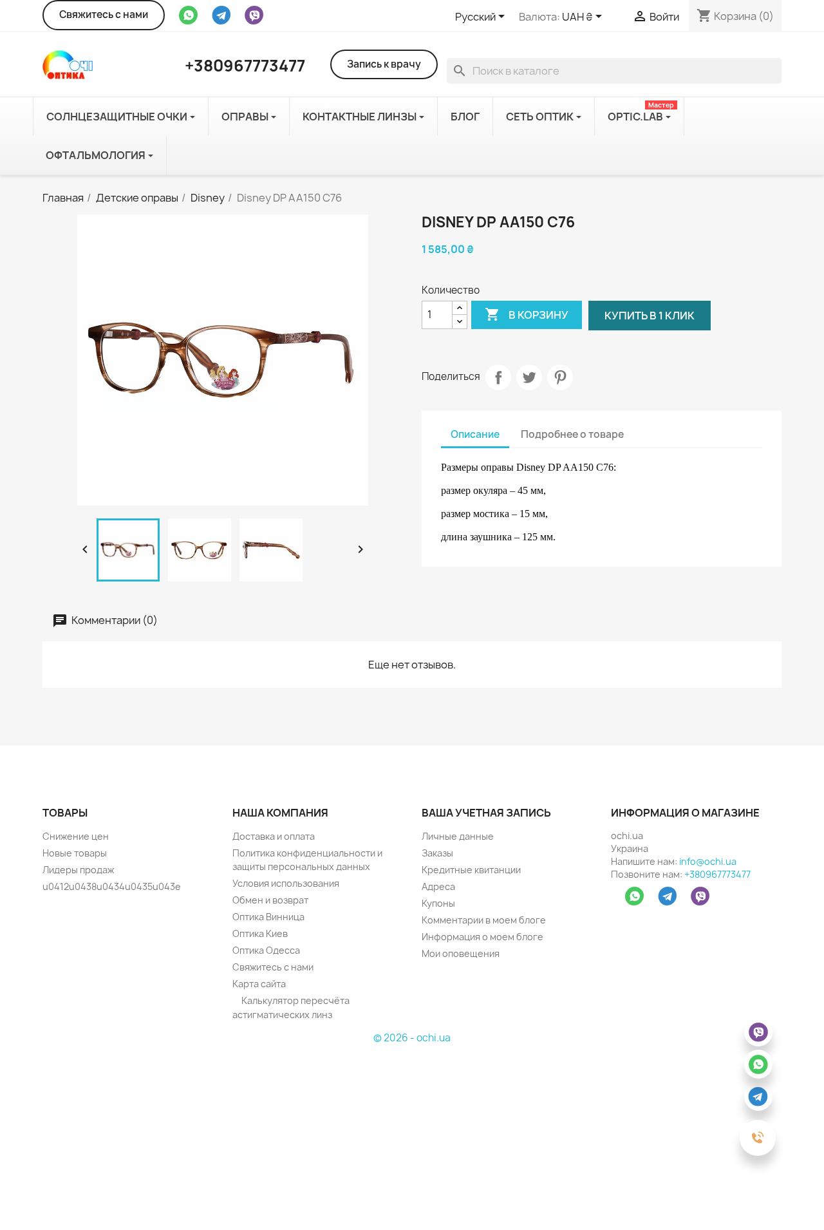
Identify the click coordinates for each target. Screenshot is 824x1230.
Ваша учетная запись (486, 813)
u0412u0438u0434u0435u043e (111, 886)
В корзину (526, 314)
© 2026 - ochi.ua (412, 1038)
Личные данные (458, 836)
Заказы (437, 853)
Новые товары (74, 853)
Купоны (438, 903)
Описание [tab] (475, 434)
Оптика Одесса (266, 950)
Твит (529, 377)
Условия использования (285, 883)
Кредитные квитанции (471, 870)
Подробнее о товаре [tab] (572, 434)
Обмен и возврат (270, 900)
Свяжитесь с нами (103, 14)
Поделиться (498, 377)
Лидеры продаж (78, 870)
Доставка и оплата (273, 836)
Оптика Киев (260, 933)
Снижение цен (75, 836)
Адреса (438, 886)
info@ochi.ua (707, 861)
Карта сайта (259, 984)
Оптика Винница (268, 917)
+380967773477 (717, 874)
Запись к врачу (384, 64)
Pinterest (560, 377)
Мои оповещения (461, 953)
